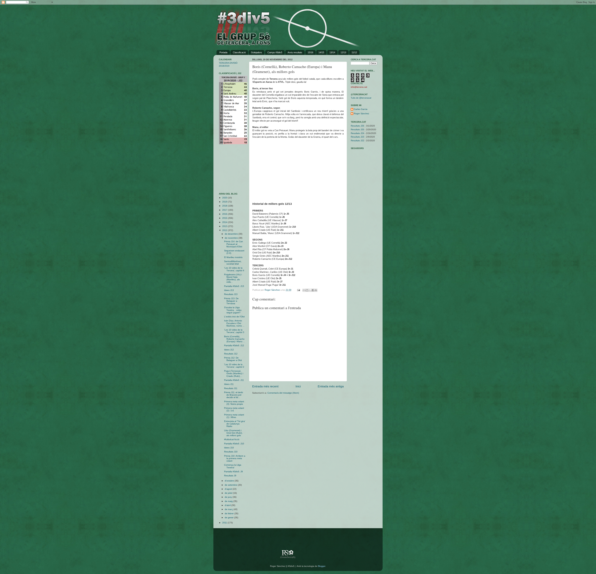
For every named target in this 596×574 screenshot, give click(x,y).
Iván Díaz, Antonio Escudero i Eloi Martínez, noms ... (234, 323)
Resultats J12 (230, 354)
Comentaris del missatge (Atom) (283, 393)
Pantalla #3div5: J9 (233, 471)
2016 (225, 214)
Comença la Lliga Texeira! (232, 466)
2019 (225, 202)
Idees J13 (229, 290)
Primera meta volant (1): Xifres (234, 416)
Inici (298, 386)
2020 (225, 198)
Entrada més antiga (331, 386)
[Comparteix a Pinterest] (315, 290)
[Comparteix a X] (310, 290)
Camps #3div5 (274, 52)
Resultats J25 (357, 129)
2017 (225, 210)
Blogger (321, 566)
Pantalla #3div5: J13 (234, 286)
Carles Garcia (360, 109)
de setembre (231, 485)
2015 (225, 218)
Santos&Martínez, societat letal (233, 262)
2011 (225, 523)
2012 (225, 230)
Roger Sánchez (272, 290)
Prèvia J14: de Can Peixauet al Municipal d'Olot (233, 244)
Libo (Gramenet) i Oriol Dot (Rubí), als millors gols (233, 433)
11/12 (354, 52)
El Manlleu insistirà (233, 257)
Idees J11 (229, 384)
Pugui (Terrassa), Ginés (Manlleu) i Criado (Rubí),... (233, 373)
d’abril (228, 505)
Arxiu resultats (295, 52)
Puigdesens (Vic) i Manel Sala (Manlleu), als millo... (233, 278)
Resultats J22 (357, 140)
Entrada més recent (265, 386)
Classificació (239, 52)
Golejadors (256, 52)
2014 (225, 222)
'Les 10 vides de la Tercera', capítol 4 (234, 269)
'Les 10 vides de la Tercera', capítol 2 (234, 365)
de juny (229, 497)
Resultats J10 (230, 452)
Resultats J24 (357, 133)
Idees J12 (229, 350)
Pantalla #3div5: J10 (234, 443)
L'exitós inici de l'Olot (234, 316)
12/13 (343, 52)
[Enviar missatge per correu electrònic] (298, 290)
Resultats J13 (230, 294)
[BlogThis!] (307, 290)
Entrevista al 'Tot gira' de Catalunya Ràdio (234, 423)
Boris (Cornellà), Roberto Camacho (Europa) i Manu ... (234, 339)
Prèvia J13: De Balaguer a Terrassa (231, 301)
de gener (229, 517)
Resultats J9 (230, 475)
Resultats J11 (230, 388)
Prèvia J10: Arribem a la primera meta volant (234, 458)
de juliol (229, 493)
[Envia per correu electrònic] (304, 290)
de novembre (231, 238)
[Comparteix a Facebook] (312, 290)
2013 (225, 226)
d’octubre (230, 481)
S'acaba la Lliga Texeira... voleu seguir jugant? (233, 310)
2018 (225, 206)
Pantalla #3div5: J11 (234, 380)
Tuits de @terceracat (361, 98)
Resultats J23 (357, 137)
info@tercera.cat (359, 87)
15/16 (310, 52)
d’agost (229, 489)
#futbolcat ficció (231, 439)
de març (229, 509)
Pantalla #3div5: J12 (234, 345)
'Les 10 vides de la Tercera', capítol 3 (234, 331)
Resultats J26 (357, 126)
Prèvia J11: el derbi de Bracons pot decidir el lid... (233, 395)
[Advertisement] (228, 168)
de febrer (229, 513)
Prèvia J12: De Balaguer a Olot (233, 359)
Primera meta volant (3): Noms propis (234, 402)
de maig (229, 501)
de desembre (231, 234)
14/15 (321, 52)
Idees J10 (229, 448)
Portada (223, 52)
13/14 (332, 52)
